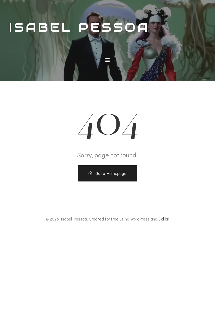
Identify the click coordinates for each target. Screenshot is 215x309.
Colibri (163, 219)
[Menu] (107, 60)
